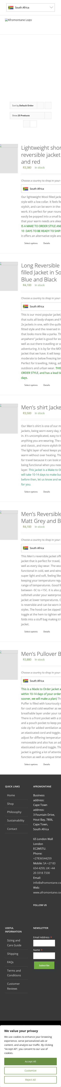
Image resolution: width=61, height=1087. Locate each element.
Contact (12, 829)
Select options (31, 243)
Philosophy (14, 812)
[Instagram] (39, 914)
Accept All (30, 1061)
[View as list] (33, 123)
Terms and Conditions (14, 973)
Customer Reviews (13, 986)
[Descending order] (48, 105)
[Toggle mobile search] (48, 29)
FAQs (10, 962)
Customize (30, 1070)
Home (11, 795)
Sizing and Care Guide (14, 943)
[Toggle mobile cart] (42, 29)
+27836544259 (42, 858)
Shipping (12, 954)
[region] (30, 1056)
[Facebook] (34, 914)
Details (46, 243)
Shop (10, 804)
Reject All (30, 1079)
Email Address (42, 937)
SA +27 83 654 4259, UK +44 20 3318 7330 (44, 868)
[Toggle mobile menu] (54, 29)
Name (38, 950)
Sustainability (15, 820)
